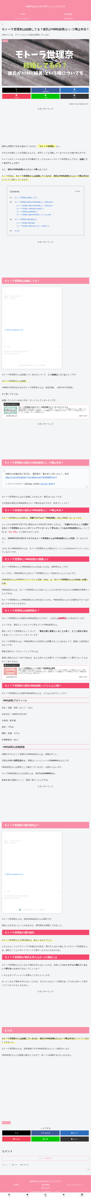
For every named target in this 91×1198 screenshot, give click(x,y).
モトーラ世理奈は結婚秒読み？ (27, 211)
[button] (74, 96)
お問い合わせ (45, 1188)
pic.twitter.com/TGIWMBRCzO (41, 477)
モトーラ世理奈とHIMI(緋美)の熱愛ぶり (30, 208)
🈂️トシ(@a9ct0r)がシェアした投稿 (31, 910)
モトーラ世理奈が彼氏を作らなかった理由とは (32, 226)
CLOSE (77, 191)
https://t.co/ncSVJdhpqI (15, 477)
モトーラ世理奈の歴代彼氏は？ (26, 219)
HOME (16, 1185)
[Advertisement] (45, 125)
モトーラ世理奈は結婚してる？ (26, 197)
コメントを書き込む (45, 1158)
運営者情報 (45, 1185)
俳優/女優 (7, 1123)
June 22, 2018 (46, 483)
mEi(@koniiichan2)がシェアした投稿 (31, 365)
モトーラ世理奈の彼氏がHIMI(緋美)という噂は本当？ (34, 202)
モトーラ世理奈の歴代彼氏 (25, 223)
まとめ (16, 230)
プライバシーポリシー (74, 1185)
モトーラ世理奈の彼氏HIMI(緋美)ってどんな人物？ (34, 214)
